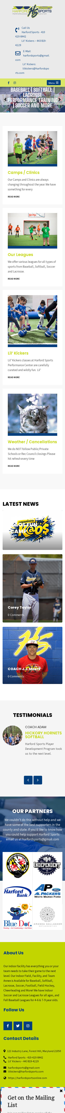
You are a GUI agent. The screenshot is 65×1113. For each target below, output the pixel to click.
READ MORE (14, 196)
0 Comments (18, 539)
